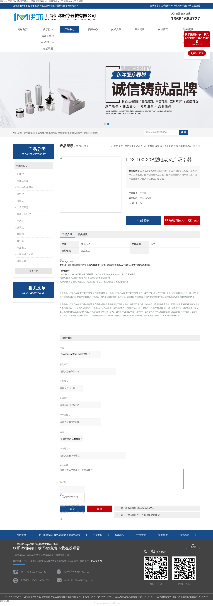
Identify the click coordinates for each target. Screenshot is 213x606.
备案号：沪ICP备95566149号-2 (98, 596)
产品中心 (69, 29)
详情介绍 (67, 234)
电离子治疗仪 (24, 214)
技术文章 (116, 29)
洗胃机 (20, 227)
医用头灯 (21, 261)
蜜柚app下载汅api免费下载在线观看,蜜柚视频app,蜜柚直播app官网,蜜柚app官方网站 (41, 1)
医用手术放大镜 (25, 254)
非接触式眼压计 (74, 132)
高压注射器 (23, 180)
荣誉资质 (140, 29)
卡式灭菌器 (23, 207)
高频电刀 (21, 247)
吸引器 (20, 241)
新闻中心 (93, 29)
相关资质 (83, 234)
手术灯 (20, 220)
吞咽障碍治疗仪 (90, 132)
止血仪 (20, 174)
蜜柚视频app (39, 132)
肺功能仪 (28, 132)
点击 (49, 165)
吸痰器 (20, 234)
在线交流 (198, 53)
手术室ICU (21, 165)
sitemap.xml (103, 603)
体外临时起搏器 (25, 187)
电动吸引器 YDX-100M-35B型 (140, 508)
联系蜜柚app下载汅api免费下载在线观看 (180, 5)
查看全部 (33, 271)
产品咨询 (143, 220)
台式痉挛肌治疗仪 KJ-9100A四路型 (142, 515)
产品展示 (140, 146)
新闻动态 (119, 535)
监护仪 (20, 194)
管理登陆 (115, 603)
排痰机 (20, 200)
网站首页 (23, 29)
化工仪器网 (96, 561)
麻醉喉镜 (62, 132)
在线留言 (154, 5)
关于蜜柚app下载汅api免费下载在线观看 (48, 39)
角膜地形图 (51, 132)
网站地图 (4, 601)
